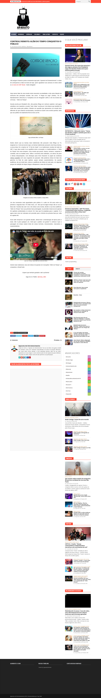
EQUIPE (62, 34)
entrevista (79, 129)
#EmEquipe (68, 363)
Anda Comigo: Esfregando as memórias (81, 433)
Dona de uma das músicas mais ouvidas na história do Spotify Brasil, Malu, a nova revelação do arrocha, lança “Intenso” (82, 169)
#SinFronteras (69, 387)
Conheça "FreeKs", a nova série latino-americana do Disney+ (82, 561)
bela (73, 63)
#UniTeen (79, 146)
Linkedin (31, 335)
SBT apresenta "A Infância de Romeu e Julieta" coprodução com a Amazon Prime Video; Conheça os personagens (81, 569)
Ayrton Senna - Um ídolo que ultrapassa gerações (81, 93)
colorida (79, 224)
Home (11, 39)
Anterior (15, 340)
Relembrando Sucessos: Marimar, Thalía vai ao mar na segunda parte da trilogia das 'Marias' (82, 326)
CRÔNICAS (29, 34)
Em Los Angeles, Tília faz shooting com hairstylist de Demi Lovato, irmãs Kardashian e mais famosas (82, 504)
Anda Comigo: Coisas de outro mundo (77, 419)
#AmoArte (68, 357)
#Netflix (68, 375)
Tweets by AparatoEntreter (44, 667)
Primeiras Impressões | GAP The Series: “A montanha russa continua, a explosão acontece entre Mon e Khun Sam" (78, 210)
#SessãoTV (68, 384)
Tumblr (36, 335)
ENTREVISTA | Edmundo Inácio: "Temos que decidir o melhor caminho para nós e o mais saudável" (78, 132)
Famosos (66, 476)
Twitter (19, 335)
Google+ (25, 335)
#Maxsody (68, 369)
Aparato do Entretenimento (29, 346)
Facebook (13, 335)
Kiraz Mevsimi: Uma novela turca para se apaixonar (81, 288)
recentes (76, 63)
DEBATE (78, 268)
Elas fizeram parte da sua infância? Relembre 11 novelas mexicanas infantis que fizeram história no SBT (82, 319)
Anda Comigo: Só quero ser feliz (82, 447)
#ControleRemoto (22, 39)
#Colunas (16, 39)
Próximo (57, 340)
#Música (82, 82)
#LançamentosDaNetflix (78, 576)
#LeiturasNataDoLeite (71, 366)
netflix (78, 577)
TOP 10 (69, 268)
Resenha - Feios (78, 295)
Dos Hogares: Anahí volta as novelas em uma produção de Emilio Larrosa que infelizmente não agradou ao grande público (82, 629)
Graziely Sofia (77, 154)
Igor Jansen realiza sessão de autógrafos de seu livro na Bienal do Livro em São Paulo (78, 480)
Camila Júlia (69, 213)
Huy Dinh (39, 696)
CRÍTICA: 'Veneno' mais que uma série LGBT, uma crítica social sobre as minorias (82, 281)
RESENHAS (21, 34)
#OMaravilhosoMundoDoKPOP (73, 378)
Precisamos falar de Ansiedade (82, 100)
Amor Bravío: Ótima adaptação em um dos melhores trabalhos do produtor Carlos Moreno (82, 341)
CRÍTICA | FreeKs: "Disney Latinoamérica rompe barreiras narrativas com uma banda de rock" (76, 545)
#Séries (75, 559)
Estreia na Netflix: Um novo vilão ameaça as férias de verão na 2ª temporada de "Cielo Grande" (82, 580)
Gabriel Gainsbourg (70, 136)
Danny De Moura (69, 72)
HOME (14, 34)
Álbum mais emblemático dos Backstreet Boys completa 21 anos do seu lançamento (81, 86)
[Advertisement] (36, 294)
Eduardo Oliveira (69, 616)
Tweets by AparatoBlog (70, 261)
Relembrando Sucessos (76, 609)
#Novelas (75, 566)
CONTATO (55, 34)
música (87, 82)
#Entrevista (67, 129)
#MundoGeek (69, 372)
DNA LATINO (46, 34)
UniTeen (78, 147)
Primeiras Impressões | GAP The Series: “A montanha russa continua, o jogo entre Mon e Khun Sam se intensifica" (82, 227)
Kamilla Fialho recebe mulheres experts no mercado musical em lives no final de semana (82, 514)
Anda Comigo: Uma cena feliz (81, 440)
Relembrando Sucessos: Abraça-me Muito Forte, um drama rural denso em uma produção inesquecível (82, 304)
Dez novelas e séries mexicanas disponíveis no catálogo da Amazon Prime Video (82, 311)
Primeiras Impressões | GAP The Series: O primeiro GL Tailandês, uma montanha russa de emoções (81, 247)
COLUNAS (37, 34)
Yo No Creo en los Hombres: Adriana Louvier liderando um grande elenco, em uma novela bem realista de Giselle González (82, 648)
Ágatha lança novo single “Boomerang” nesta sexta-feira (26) (82, 496)
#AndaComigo (69, 360)
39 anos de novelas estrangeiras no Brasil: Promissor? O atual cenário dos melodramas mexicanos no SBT (82, 274)
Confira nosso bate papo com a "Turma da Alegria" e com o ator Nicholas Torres (82, 160)
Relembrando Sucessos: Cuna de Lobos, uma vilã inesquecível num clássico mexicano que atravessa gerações (77, 612)
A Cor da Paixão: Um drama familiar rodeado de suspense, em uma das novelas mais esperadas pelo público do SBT (82, 334)
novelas (82, 566)
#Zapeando (68, 394)
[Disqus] (36, 390)
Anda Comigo (72, 417)
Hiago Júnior (77, 88)
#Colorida (75, 224)
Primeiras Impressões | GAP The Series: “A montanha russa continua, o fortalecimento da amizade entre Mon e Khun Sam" (82, 237)
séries (85, 559)
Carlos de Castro (78, 163)
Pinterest (43, 335)
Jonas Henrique (14, 46)
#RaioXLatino (69, 381)
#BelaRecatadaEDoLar (69, 63)
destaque (74, 129)
